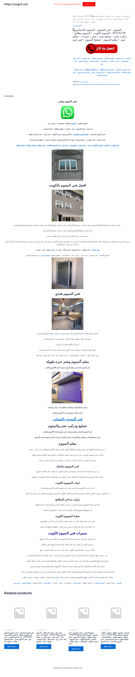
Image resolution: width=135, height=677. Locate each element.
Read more (11, 647)
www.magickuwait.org (72, 4)
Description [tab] (9, 96)
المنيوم (128, 58)
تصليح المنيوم (83, 61)
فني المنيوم (120, 58)
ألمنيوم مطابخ (90, 69)
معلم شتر (104, 61)
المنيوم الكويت (109, 58)
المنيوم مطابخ (97, 58)
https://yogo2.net (16, 4)
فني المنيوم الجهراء (113, 72)
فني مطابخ (86, 58)
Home (75, 16)
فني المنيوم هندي (83, 72)
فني (96, 69)
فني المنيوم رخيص (98, 72)
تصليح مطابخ (126, 72)
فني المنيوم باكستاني (122, 69)
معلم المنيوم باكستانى (81, 134)
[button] (89, 4)
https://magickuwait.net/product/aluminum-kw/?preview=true (98, 84)
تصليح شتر (124, 61)
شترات (111, 61)
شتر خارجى (95, 250)
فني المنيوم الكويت (53, 145)
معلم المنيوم (94, 61)
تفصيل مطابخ (31, 145)
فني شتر (65, 145)
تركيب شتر (77, 58)
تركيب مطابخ (79, 69)
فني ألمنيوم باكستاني (67, 419)
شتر (117, 61)
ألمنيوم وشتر (126, 16)
